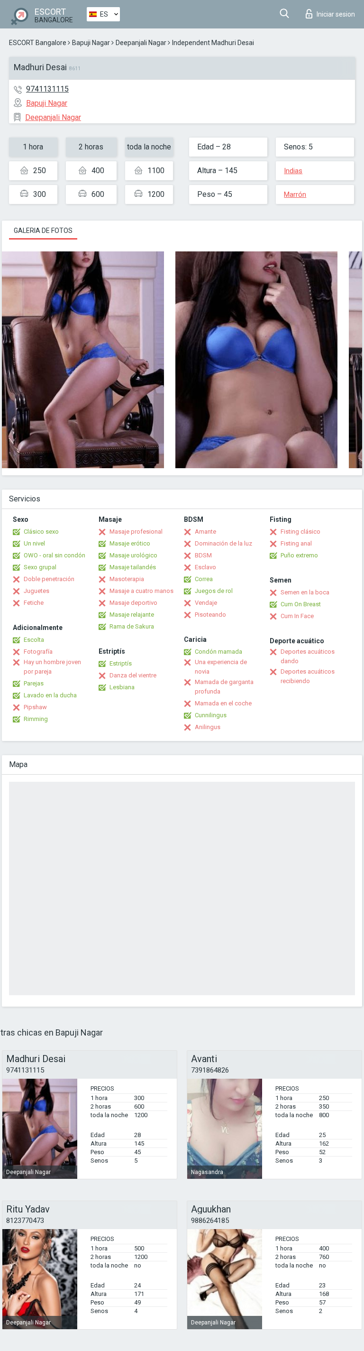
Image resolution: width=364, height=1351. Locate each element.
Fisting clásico (300, 531)
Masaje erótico (129, 543)
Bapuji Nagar (91, 42)
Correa (204, 579)
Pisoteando (210, 614)
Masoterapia (126, 579)
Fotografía (38, 651)
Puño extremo (299, 555)
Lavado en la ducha (50, 695)
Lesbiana (122, 687)
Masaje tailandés (132, 567)
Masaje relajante (131, 614)
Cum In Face (297, 616)
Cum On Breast (301, 604)
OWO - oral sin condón (54, 555)
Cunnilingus (211, 715)
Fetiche (34, 602)
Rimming (36, 718)
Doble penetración (49, 579)
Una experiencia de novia (221, 666)
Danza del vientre (132, 675)
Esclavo (205, 567)
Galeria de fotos (43, 230)
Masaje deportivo (133, 602)
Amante (205, 531)
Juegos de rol (214, 590)
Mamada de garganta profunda (224, 686)
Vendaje (206, 602)
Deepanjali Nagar (141, 42)
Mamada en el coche (223, 703)
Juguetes (36, 590)
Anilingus (207, 727)
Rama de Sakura (131, 626)
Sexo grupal (40, 567)
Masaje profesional (136, 531)
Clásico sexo (41, 531)
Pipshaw (35, 707)
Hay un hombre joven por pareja (52, 666)
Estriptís (120, 663)
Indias (293, 171)
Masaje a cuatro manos (141, 590)
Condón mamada (218, 651)
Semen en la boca (305, 592)
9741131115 (47, 88)
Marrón (295, 194)
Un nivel (34, 543)
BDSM (203, 555)
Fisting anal (296, 543)
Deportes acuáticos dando (308, 656)
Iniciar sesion (336, 14)
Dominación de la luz (223, 543)
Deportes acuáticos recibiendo (308, 676)
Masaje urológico (133, 555)
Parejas (34, 683)
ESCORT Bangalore (37, 42)
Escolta (34, 639)
